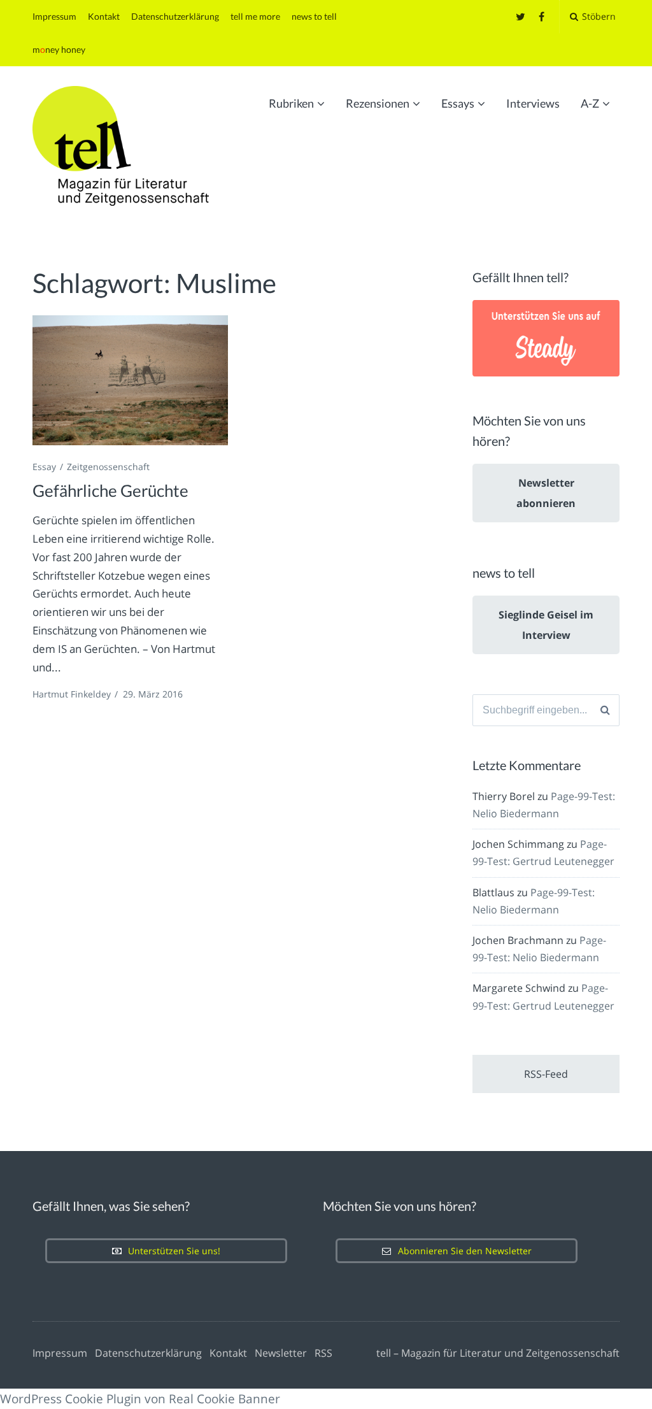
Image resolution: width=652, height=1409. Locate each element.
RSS (323, 1353)
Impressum (54, 16)
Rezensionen (377, 103)
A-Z (590, 103)
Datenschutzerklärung (175, 16)
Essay (44, 467)
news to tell (314, 16)
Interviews (533, 103)
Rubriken (291, 103)
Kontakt (104, 16)
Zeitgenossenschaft (108, 467)
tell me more (255, 16)
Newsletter (281, 1353)
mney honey (58, 49)
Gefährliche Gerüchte (110, 490)
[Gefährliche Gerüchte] (129, 380)
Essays (457, 103)
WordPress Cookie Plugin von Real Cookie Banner (140, 1399)
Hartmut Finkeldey (71, 694)
